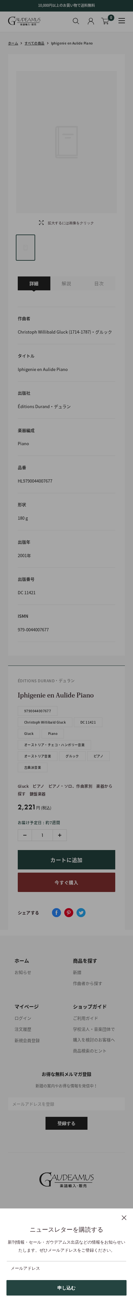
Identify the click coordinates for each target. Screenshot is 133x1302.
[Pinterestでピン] (68, 912)
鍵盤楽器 (38, 794)
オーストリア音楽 (37, 756)
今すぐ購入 (66, 882)
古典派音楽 (32, 767)
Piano (52, 733)
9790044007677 (37, 710)
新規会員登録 (27, 1040)
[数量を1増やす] (59, 835)
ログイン (23, 1018)
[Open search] (76, 20)
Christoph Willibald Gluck (45, 722)
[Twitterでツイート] (81, 912)
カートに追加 (66, 860)
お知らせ (23, 972)
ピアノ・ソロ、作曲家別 (70, 786)
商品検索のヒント (90, 1050)
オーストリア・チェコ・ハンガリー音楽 (54, 744)
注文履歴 (23, 1029)
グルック (72, 756)
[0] (105, 21)
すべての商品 (34, 43)
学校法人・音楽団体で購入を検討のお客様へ (94, 1034)
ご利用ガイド (85, 1018)
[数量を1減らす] (25, 835)
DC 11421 (88, 722)
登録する (66, 1123)
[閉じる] (124, 1217)
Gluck (29, 733)
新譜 (77, 972)
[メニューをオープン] (121, 20)
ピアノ (98, 756)
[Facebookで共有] (56, 912)
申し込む (66, 1287)
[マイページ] (91, 21)
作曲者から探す (87, 983)
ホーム (13, 43)
